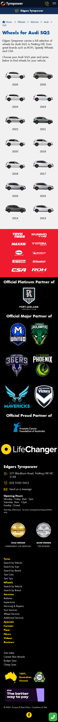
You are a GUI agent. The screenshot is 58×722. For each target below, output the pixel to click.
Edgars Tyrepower (31, 10)
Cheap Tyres (10, 664)
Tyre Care (9, 574)
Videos (8, 638)
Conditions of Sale (39, 707)
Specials (9, 621)
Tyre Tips (8, 578)
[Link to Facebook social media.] (29, 715)
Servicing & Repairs (14, 606)
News (7, 634)
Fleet (7, 630)
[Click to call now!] (47, 4)
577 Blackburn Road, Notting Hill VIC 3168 (31, 475)
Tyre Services (10, 610)
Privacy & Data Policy (21, 707)
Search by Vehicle (13, 562)
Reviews (9, 642)
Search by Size (11, 566)
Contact (8, 626)
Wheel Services (11, 614)
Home (8, 22)
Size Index (9, 652)
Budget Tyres (10, 660)
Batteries (8, 598)
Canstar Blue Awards (14, 656)
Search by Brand (12, 570)
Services (9, 594)
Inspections (9, 602)
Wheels (8, 582)
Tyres (7, 558)
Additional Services (13, 617)
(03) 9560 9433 (19, 483)
